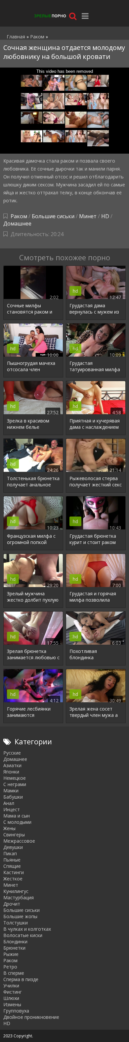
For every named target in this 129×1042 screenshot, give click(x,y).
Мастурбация (18, 897)
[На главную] (49, 15)
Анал (8, 803)
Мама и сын (16, 816)
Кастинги (13, 872)
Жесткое (12, 878)
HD (105, 216)
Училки (11, 985)
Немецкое (14, 778)
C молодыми (17, 822)
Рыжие (11, 954)
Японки (11, 772)
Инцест (11, 809)
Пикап (10, 853)
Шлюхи (11, 998)
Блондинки (15, 941)
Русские (12, 753)
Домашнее (17, 223)
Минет (88, 216)
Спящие (12, 866)
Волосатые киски (22, 935)
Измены (12, 1004)
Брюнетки (14, 948)
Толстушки (15, 922)
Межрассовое (19, 841)
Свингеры (14, 834)
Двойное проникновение (31, 1017)
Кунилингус (15, 891)
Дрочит (11, 904)
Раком (19, 216)
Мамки (11, 790)
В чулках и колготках (27, 929)
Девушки (13, 847)
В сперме (13, 973)
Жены (9, 828)
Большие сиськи (53, 216)
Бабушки (13, 797)
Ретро (10, 967)
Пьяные (12, 860)
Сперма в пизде (20, 979)
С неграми (14, 784)
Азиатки (12, 765)
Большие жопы (20, 916)
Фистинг (12, 992)
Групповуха (16, 1011)
